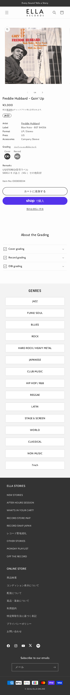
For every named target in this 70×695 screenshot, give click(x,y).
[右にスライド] (42, 92)
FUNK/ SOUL (35, 313)
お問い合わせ (14, 631)
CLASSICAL (35, 441)
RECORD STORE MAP (19, 518)
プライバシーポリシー (19, 623)
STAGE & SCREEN (35, 418)
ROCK (35, 336)
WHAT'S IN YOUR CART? (20, 510)
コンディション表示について (25, 147)
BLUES (35, 324)
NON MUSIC (35, 453)
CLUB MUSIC (35, 371)
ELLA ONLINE (39, 689)
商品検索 (12, 577)
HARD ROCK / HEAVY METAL (35, 348)
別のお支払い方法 (35, 209)
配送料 (9, 110)
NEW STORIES (15, 495)
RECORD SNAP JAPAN (19, 525)
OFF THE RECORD (17, 556)
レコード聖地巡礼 (17, 533)
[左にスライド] (27, 92)
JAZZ (7, 115)
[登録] (54, 667)
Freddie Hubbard (30, 123)
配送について (14, 593)
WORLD (35, 430)
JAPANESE (35, 359)
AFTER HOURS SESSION (20, 502)
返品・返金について (18, 600)
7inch (35, 465)
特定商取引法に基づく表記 (22, 615)
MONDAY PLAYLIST (17, 548)
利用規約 (12, 608)
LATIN (35, 406)
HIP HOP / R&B (35, 383)
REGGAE (35, 394)
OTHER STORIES (16, 540)
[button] (7, 12)
